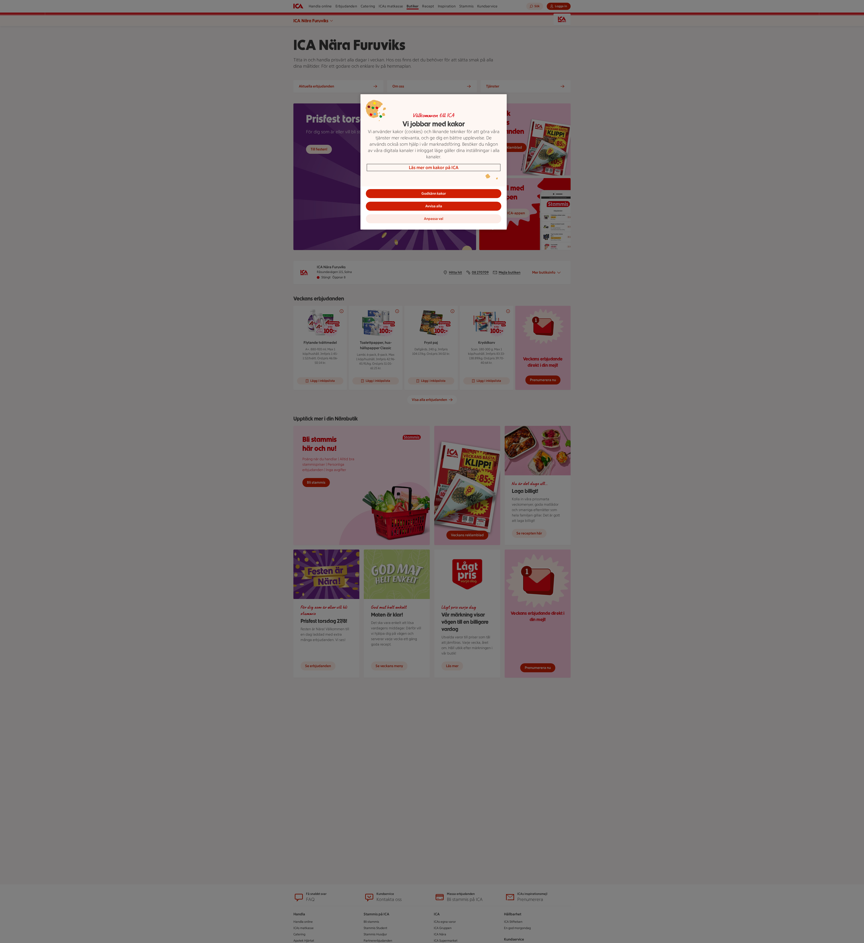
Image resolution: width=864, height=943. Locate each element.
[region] (433, 162)
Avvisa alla (433, 206)
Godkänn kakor (433, 193)
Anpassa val (433, 219)
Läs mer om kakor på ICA (434, 167)
